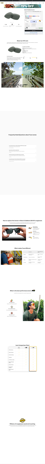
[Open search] (31, 3)
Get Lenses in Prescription (33, 32)
